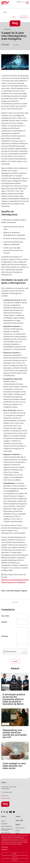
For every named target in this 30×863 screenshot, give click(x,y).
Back (14, 17)
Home (5, 12)
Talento (18, 816)
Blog (5, 804)
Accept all (14, 860)
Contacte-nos (4, 795)
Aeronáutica (4, 823)
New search (23, 17)
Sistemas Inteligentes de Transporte (7, 829)
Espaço (3, 821)
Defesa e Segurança (6, 826)
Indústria (4, 685)
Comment (4, 636)
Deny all (14, 857)
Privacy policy (4, 847)
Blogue (17, 833)
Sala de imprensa (20, 828)
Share (17, 44)
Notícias (18, 830)
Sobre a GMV (19, 820)
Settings (15, 853)
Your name (5, 616)
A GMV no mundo (5, 798)
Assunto (4, 622)
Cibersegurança (7, 29)
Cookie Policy (4, 849)
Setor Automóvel (5, 833)
